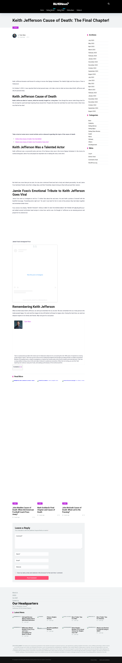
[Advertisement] (42, 60)
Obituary (90, 139)
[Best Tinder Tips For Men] (67, 616)
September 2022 (93, 108)
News (90, 136)
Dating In (79, 10)
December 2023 (93, 62)
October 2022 (92, 105)
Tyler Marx (23, 35)
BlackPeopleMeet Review (52, 628)
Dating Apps (70, 10)
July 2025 (91, 40)
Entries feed (92, 156)
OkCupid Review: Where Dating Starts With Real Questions (28, 618)
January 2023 (92, 96)
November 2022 (93, 102)
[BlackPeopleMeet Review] (42, 628)
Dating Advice (50, 10)
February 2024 (92, 56)
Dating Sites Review (94, 131)
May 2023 (91, 83)
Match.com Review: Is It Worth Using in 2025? (103, 629)
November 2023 (93, 65)
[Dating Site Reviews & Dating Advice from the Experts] (61, 3)
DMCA (14, 595)
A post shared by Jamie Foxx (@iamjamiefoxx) (35, 300)
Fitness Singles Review (52, 617)
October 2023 (92, 68)
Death (15, 27)
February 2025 (92, 53)
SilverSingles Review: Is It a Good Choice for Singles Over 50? (78, 630)
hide (21, 366)
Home (42, 10)
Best (89, 120)
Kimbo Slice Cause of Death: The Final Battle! (28, 139)
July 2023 (91, 77)
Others (90, 142)
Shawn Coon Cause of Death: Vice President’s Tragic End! (32, 142)
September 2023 (93, 71)
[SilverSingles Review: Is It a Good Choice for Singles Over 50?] (67, 627)
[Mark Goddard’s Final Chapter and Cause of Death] (48, 442)
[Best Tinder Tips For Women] (92, 616)
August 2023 (92, 74)
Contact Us (15, 600)
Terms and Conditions (104, 659)
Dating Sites (60, 10)
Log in (90, 153)
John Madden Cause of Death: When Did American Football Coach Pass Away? (23, 511)
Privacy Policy (94, 659)
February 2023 (92, 93)
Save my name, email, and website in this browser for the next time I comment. (40, 573)
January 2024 (92, 59)
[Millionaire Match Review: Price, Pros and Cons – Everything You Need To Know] (17, 627)
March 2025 (91, 49)
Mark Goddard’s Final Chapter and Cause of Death (46, 510)
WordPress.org (92, 163)
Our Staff (15, 598)
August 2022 (92, 111)
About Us (15, 592)
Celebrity (91, 123)
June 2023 (91, 80)
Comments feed (93, 160)
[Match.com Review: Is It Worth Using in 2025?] (92, 627)
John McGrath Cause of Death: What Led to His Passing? (71, 510)
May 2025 (91, 43)
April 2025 (91, 46)
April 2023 (91, 86)
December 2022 (93, 99)
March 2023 (91, 89)
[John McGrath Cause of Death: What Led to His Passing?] (73, 442)
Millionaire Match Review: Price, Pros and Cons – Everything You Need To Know (28, 631)
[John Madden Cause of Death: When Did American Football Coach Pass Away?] (23, 442)
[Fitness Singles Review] (42, 616)
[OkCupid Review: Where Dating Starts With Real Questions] (17, 616)
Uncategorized (92, 144)
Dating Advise (92, 126)
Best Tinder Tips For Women (102, 617)
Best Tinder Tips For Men (77, 617)
